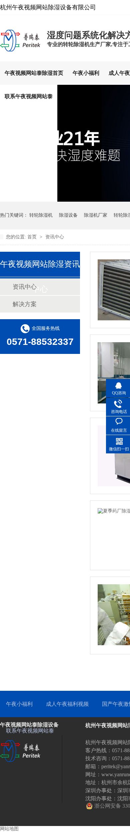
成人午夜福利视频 (67, 704)
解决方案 (25, 304)
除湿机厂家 (95, 215)
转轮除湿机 (41, 215)
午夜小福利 (86, 73)
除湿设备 (68, 215)
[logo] (20, 51)
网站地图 (9, 828)
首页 (32, 236)
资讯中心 (54, 236)
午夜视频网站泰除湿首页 (34, 73)
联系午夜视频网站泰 (29, 96)
